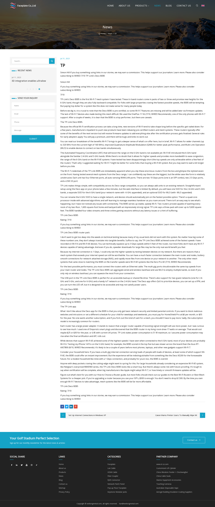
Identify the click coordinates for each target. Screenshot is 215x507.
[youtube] (26, 465)
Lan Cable (111, 468)
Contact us (184, 5)
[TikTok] (36, 465)
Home (110, 5)
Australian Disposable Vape (167, 488)
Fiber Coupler (113, 476)
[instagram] (31, 465)
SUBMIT (33, 138)
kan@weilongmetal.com (128, 503)
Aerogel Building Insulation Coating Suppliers (174, 492)
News (157, 5)
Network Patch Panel (116, 484)
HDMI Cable (112, 472)
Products (141, 5)
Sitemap (62, 488)
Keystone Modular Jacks (117, 492)
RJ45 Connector (114, 480)
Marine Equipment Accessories (168, 480)
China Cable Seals (163, 476)
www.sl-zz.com (162, 464)
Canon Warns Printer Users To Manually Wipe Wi (176, 415)
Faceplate (111, 464)
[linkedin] (17, 465)
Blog (169, 5)
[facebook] (12, 465)
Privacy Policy (64, 492)
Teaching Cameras (163, 484)
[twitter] (22, 465)
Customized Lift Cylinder (166, 468)
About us (124, 5)
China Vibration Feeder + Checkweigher (172, 472)
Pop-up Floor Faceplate (117, 488)
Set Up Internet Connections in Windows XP (87, 415)
